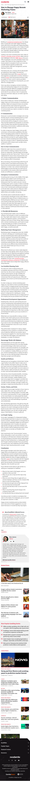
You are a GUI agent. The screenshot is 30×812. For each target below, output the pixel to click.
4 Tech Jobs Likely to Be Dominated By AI (12, 583)
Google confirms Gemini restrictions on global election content (11, 590)
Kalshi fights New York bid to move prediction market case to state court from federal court (10, 728)
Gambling (3, 715)
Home (2, 4)
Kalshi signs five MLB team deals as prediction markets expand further (9, 701)
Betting (3, 688)
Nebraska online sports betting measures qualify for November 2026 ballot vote (10, 692)
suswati (3, 721)
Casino (2, 679)
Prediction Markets (6, 668)
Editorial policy (12, 514)
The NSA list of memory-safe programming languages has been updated (11, 614)
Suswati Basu (4, 675)
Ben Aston (12, 537)
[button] (25, 2)
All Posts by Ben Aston (9, 560)
